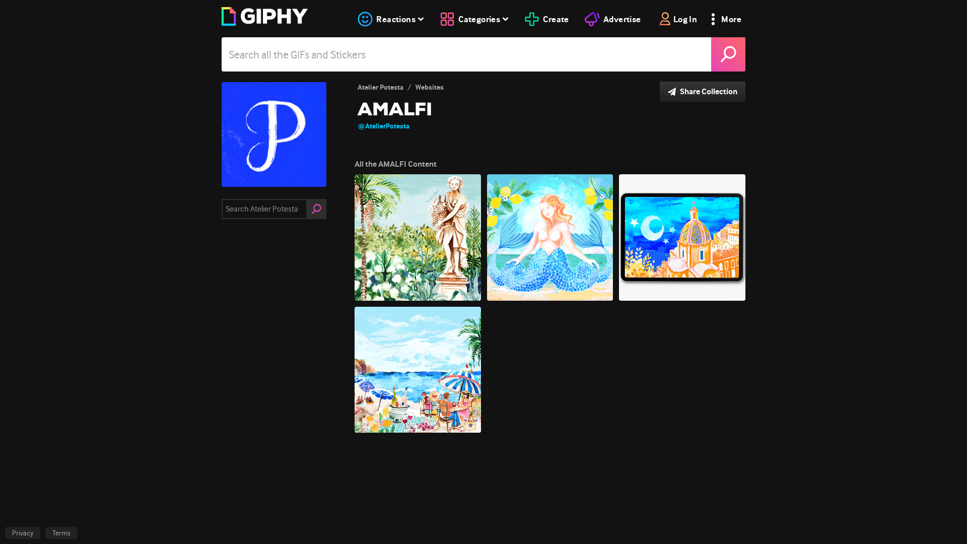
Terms (61, 533)
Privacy (22, 533)
